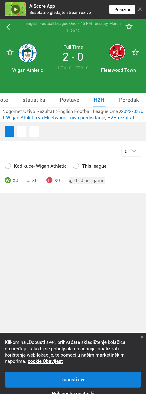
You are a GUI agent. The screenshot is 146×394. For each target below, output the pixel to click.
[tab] (33, 100)
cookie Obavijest (45, 361)
